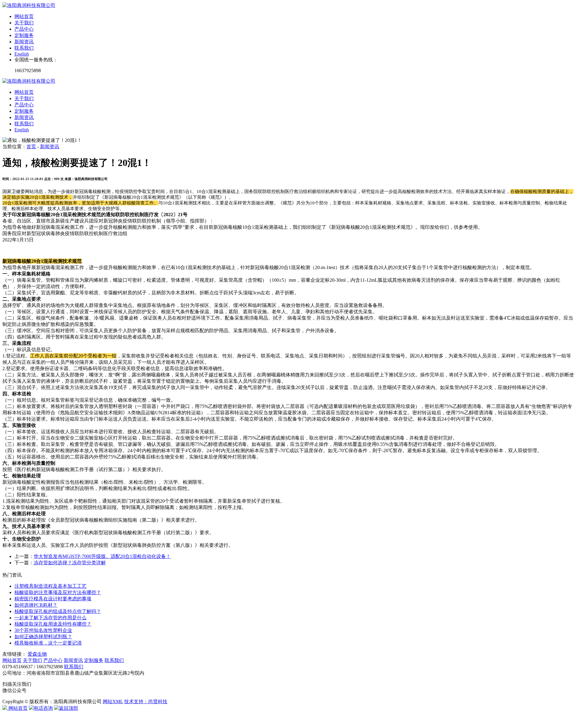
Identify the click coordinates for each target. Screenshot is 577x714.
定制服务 (24, 35)
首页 (31, 146)
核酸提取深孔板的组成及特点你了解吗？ (57, 611)
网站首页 (24, 16)
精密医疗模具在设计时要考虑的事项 (52, 598)
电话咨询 (43, 708)
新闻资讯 (24, 41)
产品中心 (24, 29)
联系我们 (24, 48)
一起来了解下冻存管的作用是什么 (50, 617)
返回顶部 (68, 708)
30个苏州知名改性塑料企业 (43, 630)
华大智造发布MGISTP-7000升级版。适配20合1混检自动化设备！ (102, 556)
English (21, 54)
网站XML (113, 701)
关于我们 (24, 22)
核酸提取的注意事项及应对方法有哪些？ (57, 592)
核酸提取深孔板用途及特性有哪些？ (52, 624)
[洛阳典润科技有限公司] (28, 5)
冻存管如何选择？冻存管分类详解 (70, 562)
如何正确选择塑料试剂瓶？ (43, 636)
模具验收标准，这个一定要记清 (48, 642)
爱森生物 (37, 654)
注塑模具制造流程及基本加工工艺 (50, 586)
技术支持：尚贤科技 (145, 701)
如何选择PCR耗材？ (35, 605)
